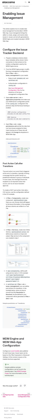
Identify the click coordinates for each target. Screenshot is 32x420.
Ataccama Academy (9, 414)
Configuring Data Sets (8, 395)
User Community (14, 410)
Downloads (20, 414)
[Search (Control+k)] (26, 2)
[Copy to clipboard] (27, 112)
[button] (18, 219)
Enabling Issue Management (11, 8)
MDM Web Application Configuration (19, 6)
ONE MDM (5, 6)
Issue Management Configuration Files (24, 395)
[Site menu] (29, 2)
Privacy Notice (8, 417)
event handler (15, 351)
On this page (8, 23)
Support (6, 410)
